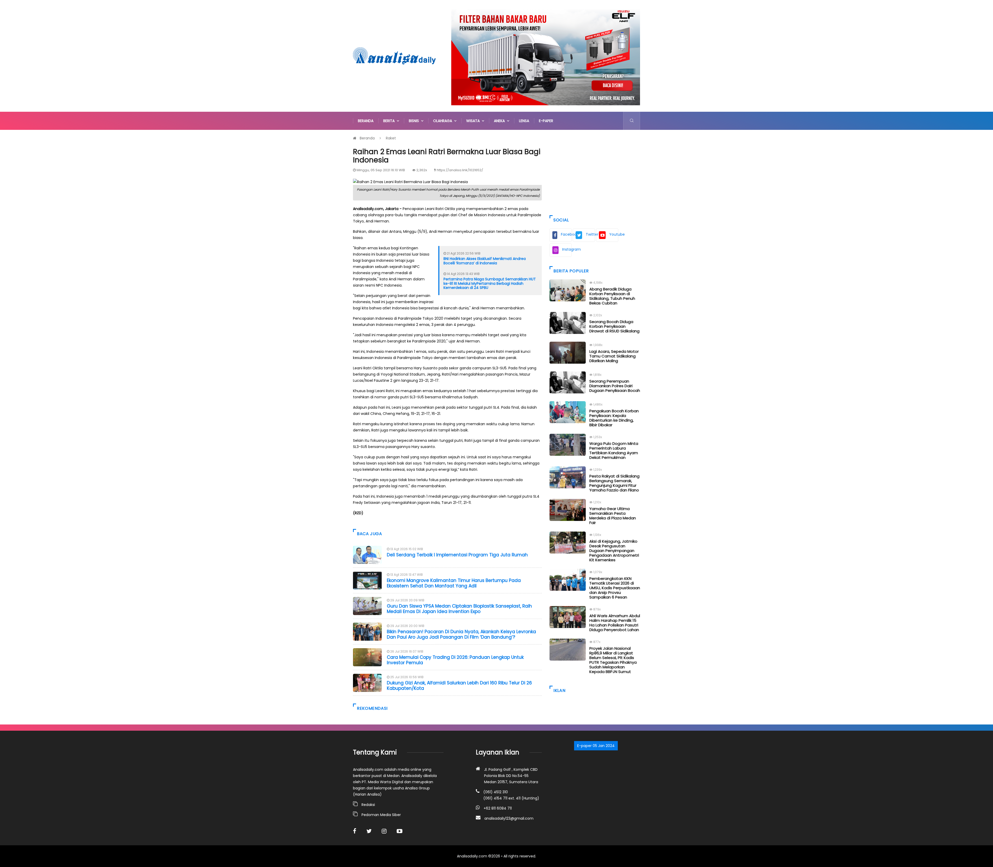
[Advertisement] (595, 171)
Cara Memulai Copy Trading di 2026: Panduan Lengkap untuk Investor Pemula (455, 660)
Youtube (613, 234)
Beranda (365, 120)
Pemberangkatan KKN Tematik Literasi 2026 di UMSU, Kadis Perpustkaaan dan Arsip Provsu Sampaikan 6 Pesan (614, 588)
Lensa (524, 120)
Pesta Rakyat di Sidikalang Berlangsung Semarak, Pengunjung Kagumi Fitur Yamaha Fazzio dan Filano (614, 483)
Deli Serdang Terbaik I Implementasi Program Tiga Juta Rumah (457, 555)
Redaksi (368, 804)
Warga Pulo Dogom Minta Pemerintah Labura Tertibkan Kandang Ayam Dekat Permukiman (613, 450)
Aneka (500, 120)
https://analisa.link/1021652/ (460, 170)
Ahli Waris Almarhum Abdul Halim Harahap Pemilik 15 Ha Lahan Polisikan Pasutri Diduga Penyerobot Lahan (614, 622)
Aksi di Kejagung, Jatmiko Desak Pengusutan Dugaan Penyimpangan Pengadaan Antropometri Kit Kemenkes (614, 551)
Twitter (590, 234)
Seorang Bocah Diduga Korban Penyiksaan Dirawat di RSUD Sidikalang (614, 326)
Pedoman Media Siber (381, 814)
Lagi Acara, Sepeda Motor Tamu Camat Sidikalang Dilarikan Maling (614, 356)
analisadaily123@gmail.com (508, 818)
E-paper (546, 120)
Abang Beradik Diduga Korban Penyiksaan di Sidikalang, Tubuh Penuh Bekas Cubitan (612, 296)
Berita (390, 120)
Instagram (567, 249)
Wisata (474, 120)
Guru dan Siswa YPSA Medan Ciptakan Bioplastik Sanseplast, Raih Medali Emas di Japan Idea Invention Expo (459, 608)
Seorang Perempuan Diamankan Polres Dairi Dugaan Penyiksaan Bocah (614, 385)
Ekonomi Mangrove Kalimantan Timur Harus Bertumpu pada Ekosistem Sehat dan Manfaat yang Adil (454, 583)
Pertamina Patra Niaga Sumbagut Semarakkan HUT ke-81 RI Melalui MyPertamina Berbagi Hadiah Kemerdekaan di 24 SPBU (489, 283)
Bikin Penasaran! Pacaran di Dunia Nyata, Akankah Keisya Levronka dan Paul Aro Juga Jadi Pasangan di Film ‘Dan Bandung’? (461, 634)
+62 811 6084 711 (498, 808)
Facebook (566, 234)
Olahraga (443, 120)
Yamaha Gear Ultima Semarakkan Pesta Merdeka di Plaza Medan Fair (612, 515)
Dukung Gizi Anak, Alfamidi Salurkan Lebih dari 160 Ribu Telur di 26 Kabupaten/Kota (459, 685)
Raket (391, 138)
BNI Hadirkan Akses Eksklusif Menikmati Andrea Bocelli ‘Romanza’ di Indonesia (484, 261)
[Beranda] (394, 55)
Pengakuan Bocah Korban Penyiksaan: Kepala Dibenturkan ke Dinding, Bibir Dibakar (614, 418)
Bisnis (415, 120)
